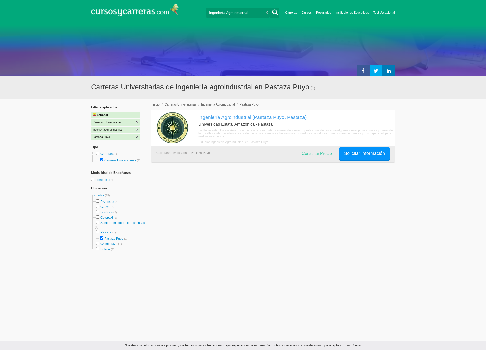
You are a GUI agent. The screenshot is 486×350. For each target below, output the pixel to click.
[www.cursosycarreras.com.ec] (135, 11)
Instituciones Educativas (352, 12)
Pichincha (107, 201)
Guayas (105, 207)
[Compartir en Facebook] (363, 70)
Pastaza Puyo (113, 238)
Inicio (156, 104)
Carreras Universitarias (120, 160)
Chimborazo (108, 244)
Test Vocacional (384, 12)
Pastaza (106, 232)
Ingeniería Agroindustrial (218, 104)
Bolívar (105, 249)
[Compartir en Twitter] (376, 70)
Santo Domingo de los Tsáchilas (122, 223)
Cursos (307, 12)
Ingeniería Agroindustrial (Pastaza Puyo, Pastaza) (252, 117)
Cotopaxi (106, 217)
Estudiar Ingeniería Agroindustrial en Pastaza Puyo (233, 142)
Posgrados (323, 12)
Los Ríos (106, 212)
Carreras (291, 12)
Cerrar (357, 345)
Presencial (103, 180)
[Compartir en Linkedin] (388, 70)
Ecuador (98, 195)
